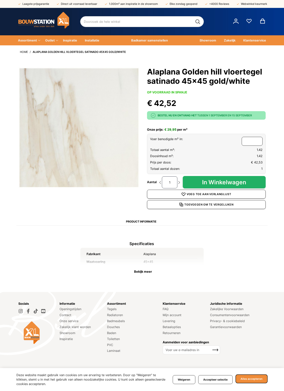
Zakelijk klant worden (75, 327)
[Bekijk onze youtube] (43, 311)
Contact (65, 315)
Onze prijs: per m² (167, 129)
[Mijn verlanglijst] (249, 23)
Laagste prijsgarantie (35, 3)
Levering (169, 321)
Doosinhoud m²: (161, 156)
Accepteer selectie (215, 379)
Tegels (111, 309)
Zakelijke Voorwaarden (226, 309)
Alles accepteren (252, 378)
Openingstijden (70, 309)
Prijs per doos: (160, 162)
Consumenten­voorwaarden (229, 315)
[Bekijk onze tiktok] (35, 311)
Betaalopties (172, 327)
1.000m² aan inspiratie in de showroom (133, 3)
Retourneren (171, 333)
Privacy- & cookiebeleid (227, 321)
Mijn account (172, 315)
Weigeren (184, 379)
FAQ (165, 309)
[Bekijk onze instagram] (20, 311)
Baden (111, 333)
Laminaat (113, 351)
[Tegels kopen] (49, 21)
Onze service (69, 321)
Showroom (67, 333)
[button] (236, 21)
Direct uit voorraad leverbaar (79, 3)
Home (24, 51)
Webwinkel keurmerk (254, 3)
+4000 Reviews (219, 3)
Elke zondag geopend (183, 3)
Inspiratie (66, 339)
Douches (113, 327)
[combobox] (142, 21)
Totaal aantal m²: (162, 150)
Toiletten (113, 339)
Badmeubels (116, 321)
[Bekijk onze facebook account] (28, 311)
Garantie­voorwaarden (226, 327)
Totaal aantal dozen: (165, 169)
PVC (110, 345)
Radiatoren (115, 315)
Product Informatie (141, 221)
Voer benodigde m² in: (166, 139)
